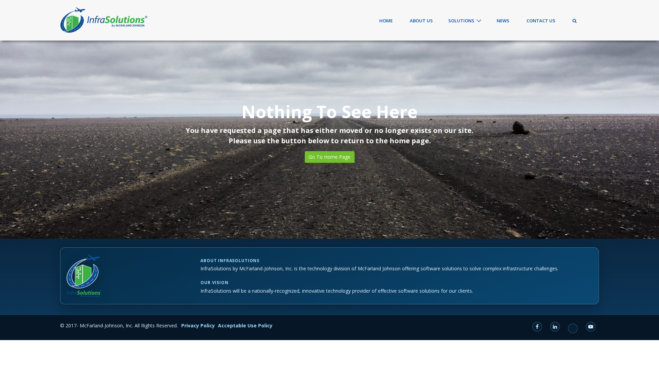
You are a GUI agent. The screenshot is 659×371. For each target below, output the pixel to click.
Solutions (461, 21)
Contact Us (541, 21)
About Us (421, 21)
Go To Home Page (329, 157)
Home (386, 21)
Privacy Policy (198, 325)
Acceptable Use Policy (245, 325)
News (503, 21)
